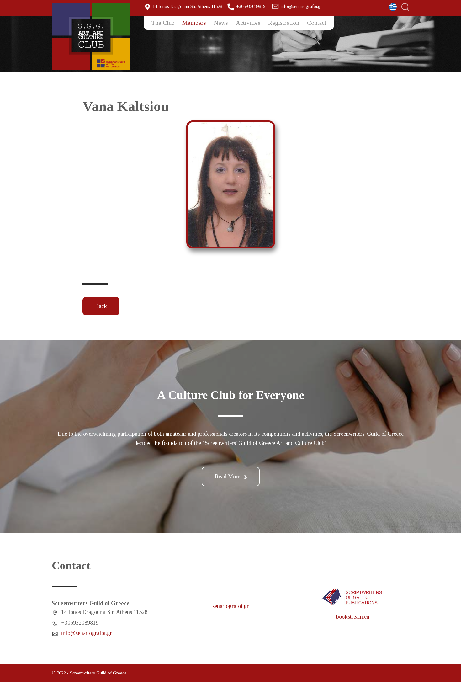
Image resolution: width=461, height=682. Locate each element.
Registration (283, 22)
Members (194, 22)
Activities (248, 22)
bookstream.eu (352, 617)
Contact (316, 22)
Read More (227, 476)
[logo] (93, 36)
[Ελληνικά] (393, 7)
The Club (162, 22)
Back (101, 306)
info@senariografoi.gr (301, 6)
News (221, 22)
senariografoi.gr (230, 606)
